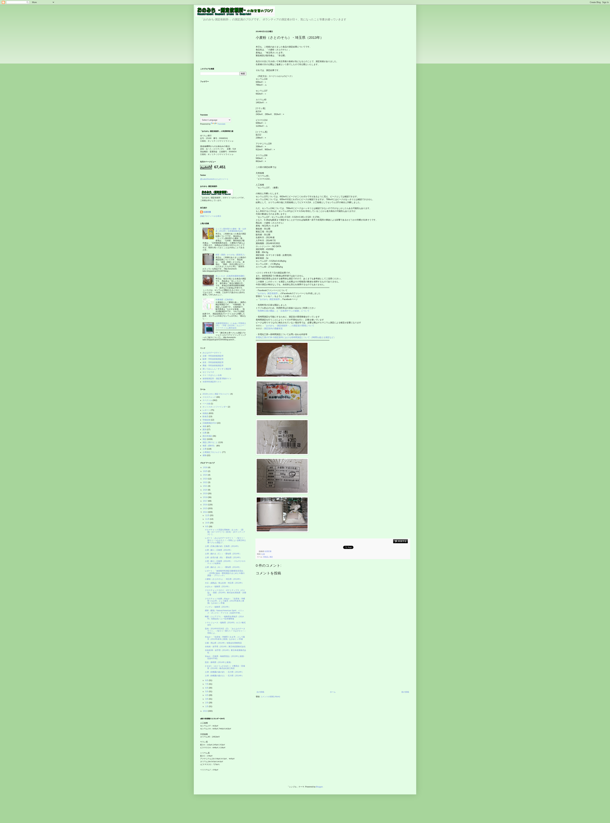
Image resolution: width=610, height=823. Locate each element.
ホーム (333, 692)
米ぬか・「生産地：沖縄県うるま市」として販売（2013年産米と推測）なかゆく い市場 (225, 638)
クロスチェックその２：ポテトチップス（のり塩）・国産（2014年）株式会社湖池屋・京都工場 (225, 592)
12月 (207, 515)
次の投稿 (260, 692)
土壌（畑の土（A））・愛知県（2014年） (223, 567)
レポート (206, 410)
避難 (204, 455)
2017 (205, 501)
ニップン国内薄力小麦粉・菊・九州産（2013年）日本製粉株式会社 (231, 230)
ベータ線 (206, 404)
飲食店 (205, 416)
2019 (205, 493)
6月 (207, 688)
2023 (205, 479)
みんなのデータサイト (212, 353)
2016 (205, 505)
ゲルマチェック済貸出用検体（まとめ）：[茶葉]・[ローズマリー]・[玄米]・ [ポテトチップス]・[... (225, 532)
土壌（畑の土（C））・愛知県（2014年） (223, 554)
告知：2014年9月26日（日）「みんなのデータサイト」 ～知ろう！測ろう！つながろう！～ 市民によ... (225, 631)
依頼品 (265, 557)
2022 (205, 482)
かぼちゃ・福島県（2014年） (217, 586)
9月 (207, 526)
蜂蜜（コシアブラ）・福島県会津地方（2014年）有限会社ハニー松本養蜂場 (224, 617)
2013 (205, 711)
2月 (207, 703)
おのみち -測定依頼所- (268, 293)
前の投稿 (405, 692)
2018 (205, 497)
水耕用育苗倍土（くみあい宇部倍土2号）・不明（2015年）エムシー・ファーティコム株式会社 (231, 325)
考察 (204, 426)
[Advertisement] (333, 667)
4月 (207, 695)
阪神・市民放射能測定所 (213, 359)
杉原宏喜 (207, 212)
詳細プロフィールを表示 (210, 216)
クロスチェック (209, 397)
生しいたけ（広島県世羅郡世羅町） (231, 276)
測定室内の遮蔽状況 (273, 328)
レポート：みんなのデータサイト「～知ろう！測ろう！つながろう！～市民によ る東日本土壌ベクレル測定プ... (225, 540)
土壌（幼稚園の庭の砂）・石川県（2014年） (224, 672)
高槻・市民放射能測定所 (213, 365)
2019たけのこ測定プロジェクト (216, 394)
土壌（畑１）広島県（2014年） (218, 550)
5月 (207, 691)
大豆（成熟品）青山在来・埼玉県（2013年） (224, 583)
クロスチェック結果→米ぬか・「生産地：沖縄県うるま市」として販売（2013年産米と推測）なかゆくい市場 (225, 601)
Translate (221, 124)
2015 (205, 508)
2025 (205, 471)
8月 (207, 680)
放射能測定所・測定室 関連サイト (217, 378)
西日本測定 (207, 436)
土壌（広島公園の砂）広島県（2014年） (222, 546)
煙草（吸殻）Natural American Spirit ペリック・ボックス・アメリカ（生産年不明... (224, 611)
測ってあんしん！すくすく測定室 (217, 369)
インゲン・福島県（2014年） (217, 607)
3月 (207, 699)
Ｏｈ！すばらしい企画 (212, 375)
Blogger (319, 787)
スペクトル (207, 400)
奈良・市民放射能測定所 (213, 362)
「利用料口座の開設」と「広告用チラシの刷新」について (282, 311)
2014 (205, 512)
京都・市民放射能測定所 (213, 356)
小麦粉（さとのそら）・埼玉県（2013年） (223, 579)
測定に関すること (210, 442)
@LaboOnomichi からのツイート (214, 179)
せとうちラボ (208, 372)
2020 (205, 490)
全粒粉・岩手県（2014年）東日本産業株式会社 (225, 646)
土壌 (204, 449)
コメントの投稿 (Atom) (270, 696)
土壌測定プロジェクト (212, 452)
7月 (207, 684)
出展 (204, 433)
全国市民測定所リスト (212, 382)
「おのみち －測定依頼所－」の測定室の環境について (289, 325)
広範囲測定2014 (210, 423)
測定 (271, 557)
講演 (204, 429)
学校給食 (206, 420)
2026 (205, 467)
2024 (205, 475)
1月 (207, 706)
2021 (205, 486)
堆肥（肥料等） (209, 446)
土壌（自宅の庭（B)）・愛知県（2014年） (223, 557)
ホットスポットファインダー (215, 407)
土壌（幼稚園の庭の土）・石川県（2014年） (224, 676)
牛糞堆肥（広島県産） (225, 300)
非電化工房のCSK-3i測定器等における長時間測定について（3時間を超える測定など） (296, 337)
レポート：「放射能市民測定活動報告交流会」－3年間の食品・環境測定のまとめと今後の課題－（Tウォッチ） (225, 573)
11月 (207, 519)
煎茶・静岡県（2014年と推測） (218, 662)
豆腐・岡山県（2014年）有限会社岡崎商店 (223, 643)
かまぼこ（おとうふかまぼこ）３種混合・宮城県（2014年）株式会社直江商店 (225, 667)
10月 (207, 523)
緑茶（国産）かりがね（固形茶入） (231, 255)
